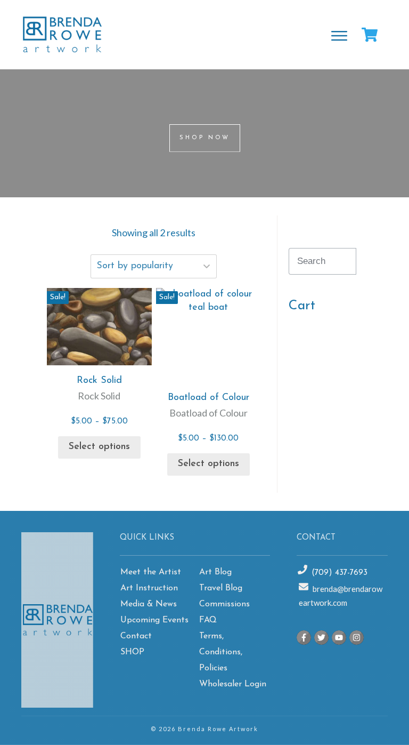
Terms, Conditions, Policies (220, 652)
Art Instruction (149, 588)
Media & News (148, 604)
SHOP (132, 652)
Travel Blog (220, 588)
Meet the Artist (150, 572)
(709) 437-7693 (339, 573)
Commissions (224, 604)
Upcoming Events (154, 620)
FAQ (208, 620)
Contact (136, 636)
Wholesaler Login (232, 684)
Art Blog (215, 572)
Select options (99, 447)
